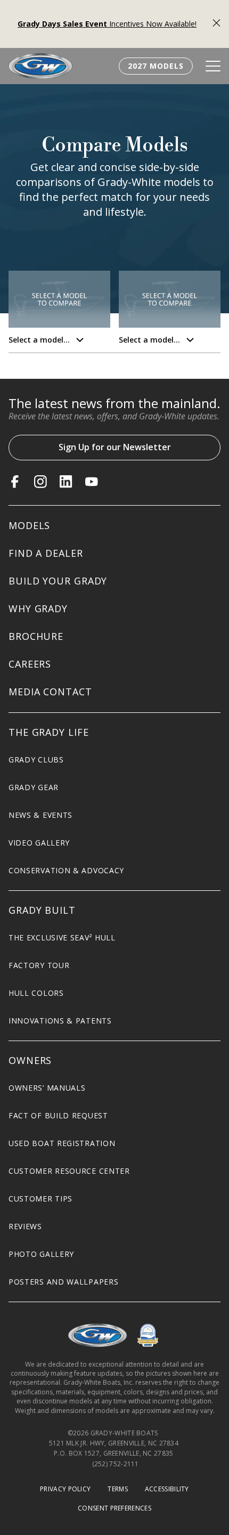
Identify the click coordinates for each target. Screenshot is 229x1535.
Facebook (15, 481)
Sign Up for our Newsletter (115, 447)
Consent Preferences (114, 1508)
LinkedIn (66, 481)
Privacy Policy (65, 1488)
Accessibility (167, 1488)
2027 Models (156, 66)
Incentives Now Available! (107, 24)
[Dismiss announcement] (216, 24)
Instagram (40, 481)
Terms (118, 1488)
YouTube (91, 481)
